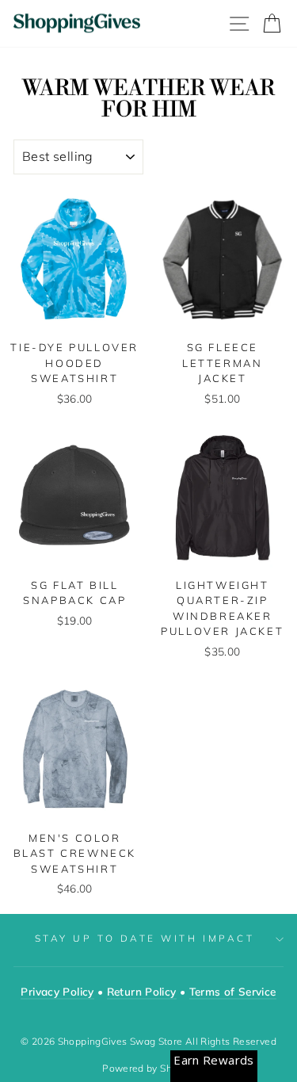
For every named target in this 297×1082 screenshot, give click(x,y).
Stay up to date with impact (144, 938)
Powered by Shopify (148, 1068)
